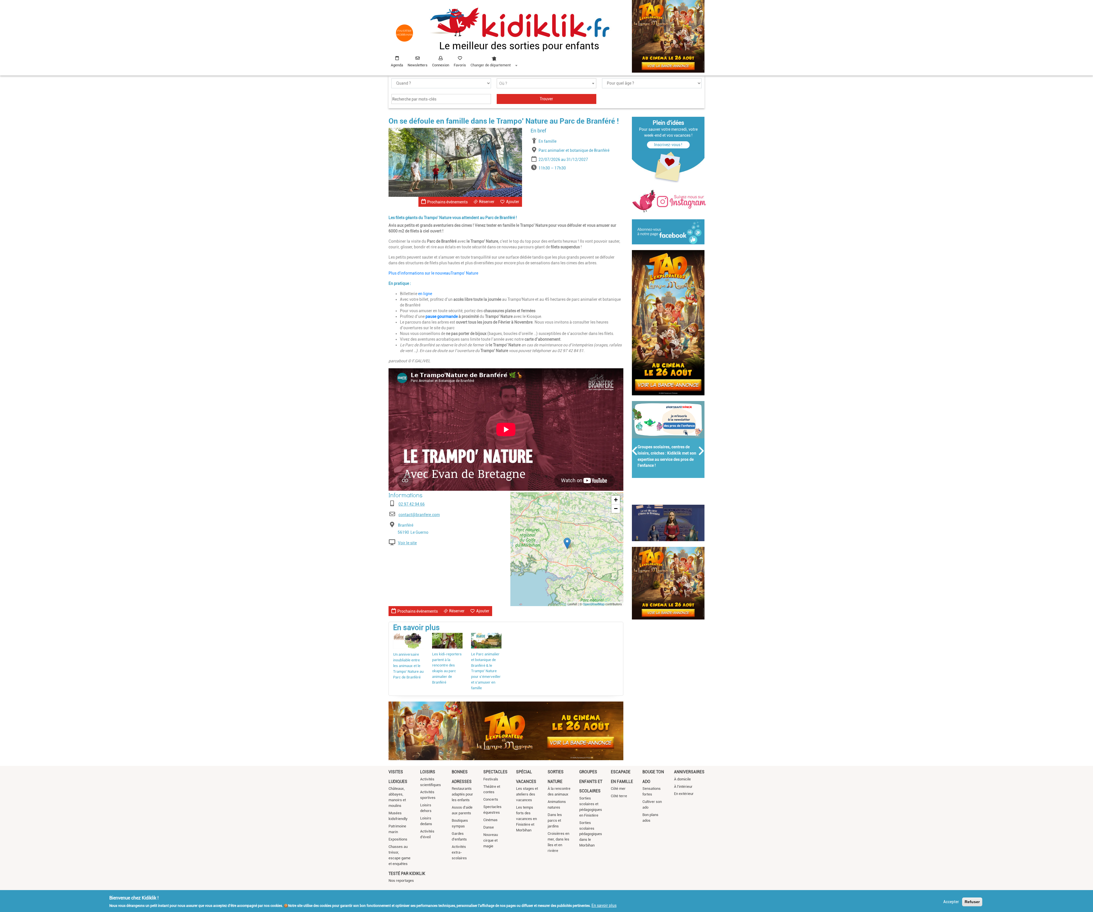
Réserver (486, 201)
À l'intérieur (683, 786)
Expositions (398, 839)
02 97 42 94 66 (411, 504)
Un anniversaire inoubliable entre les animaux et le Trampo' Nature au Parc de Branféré (408, 665)
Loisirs (427, 772)
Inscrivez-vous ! (668, 144)
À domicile (682, 779)
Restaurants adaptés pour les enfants (462, 794)
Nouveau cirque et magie (490, 840)
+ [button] (616, 499)
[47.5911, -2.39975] (567, 543)
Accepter (951, 901)
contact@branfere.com (419, 514)
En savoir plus (604, 905)
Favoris (460, 65)
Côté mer (618, 788)
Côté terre (619, 796)
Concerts (490, 799)
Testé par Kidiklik (407, 873)
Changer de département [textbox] (491, 65)
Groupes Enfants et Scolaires (590, 781)
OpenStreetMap (594, 604)
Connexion (440, 65)
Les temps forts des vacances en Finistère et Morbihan (526, 818)
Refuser (972, 901)
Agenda (397, 65)
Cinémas (490, 820)
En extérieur (684, 794)
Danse (488, 827)
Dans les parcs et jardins (555, 820)
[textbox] (546, 84)
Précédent (635, 451)
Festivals (490, 779)
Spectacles (495, 772)
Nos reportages (401, 880)
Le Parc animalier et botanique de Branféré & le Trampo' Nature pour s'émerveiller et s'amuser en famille (486, 671)
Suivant (701, 451)
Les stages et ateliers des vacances (527, 794)
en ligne (425, 293)
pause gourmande (442, 316)
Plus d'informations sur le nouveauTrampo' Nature (434, 273)
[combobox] (493, 60)
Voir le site (407, 543)
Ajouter (512, 201)
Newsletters (418, 65)
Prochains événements (447, 202)
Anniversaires (689, 772)
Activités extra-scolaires (459, 852)
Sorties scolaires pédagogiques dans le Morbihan (590, 834)
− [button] (616, 508)
